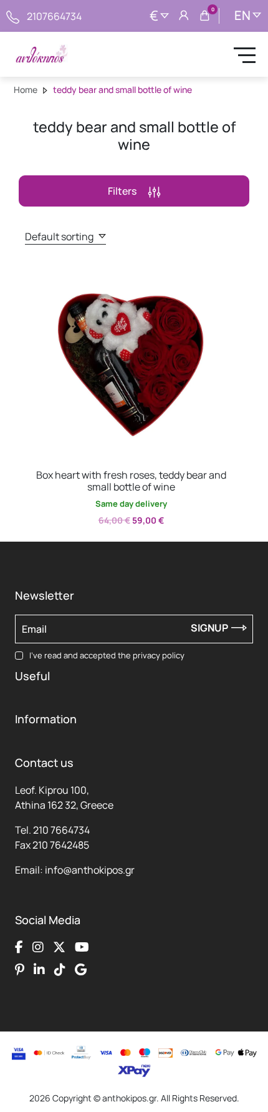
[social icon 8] (81, 969)
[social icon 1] (19, 946)
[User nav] (184, 16)
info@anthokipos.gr (90, 870)
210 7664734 (61, 830)
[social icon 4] (82, 946)
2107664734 (54, 16)
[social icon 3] (59, 946)
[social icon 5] (19, 969)
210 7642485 (60, 845)
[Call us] (12, 15)
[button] (40, 276)
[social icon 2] (38, 946)
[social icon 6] (39, 969)
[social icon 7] (59, 969)
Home (25, 89)
